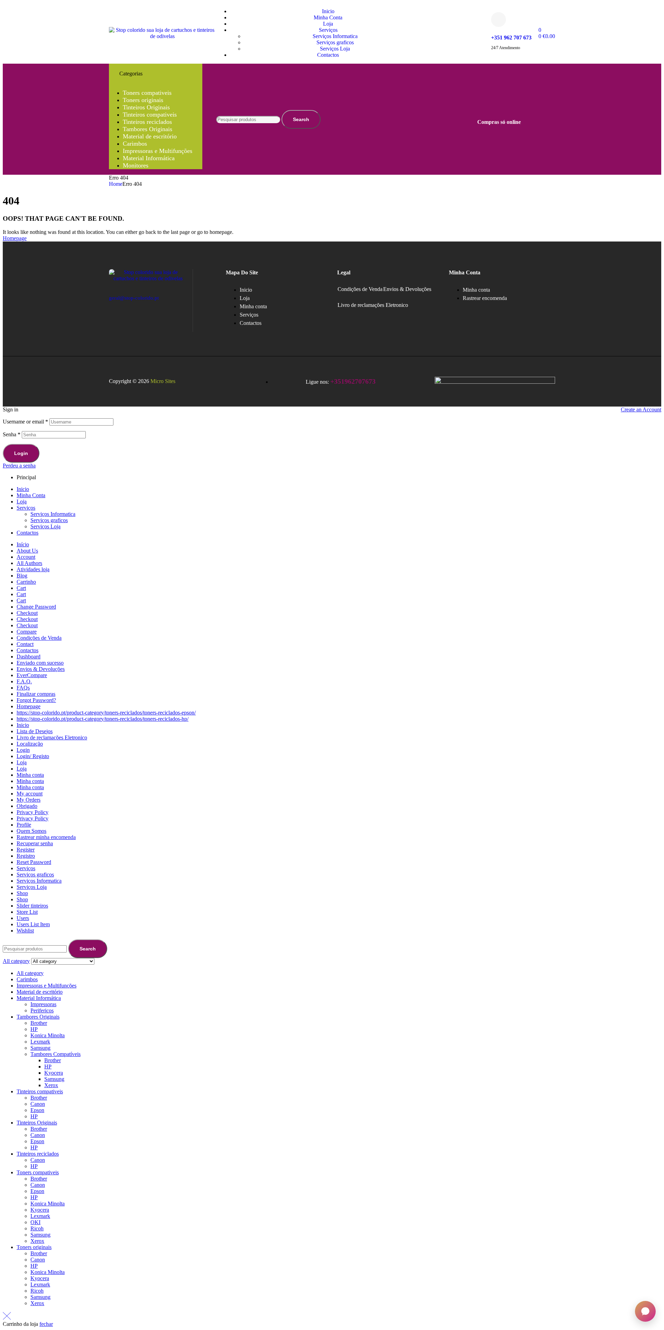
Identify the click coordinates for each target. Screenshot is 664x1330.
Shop (22, 893)
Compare (27, 632)
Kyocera (53, 1073)
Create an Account (641, 409)
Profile (24, 825)
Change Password (36, 607)
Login (21, 453)
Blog (22, 576)
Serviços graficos (49, 520)
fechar (46, 1324)
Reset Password (34, 862)
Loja (22, 501)
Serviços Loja (45, 526)
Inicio (23, 489)
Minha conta (30, 775)
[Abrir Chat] (645, 1311)
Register (26, 850)
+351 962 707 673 (511, 37)
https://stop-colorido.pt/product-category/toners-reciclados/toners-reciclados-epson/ (106, 713)
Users (23, 918)
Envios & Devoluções (407, 289)
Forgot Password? (36, 700)
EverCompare (32, 675)
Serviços (26, 508)
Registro (26, 856)
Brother (38, 1023)
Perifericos (42, 1010)
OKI (35, 1222)
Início (23, 544)
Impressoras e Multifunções (46, 986)
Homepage (28, 706)
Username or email (25, 422)
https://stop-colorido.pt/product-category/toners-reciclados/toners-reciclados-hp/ (102, 719)
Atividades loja (33, 569)
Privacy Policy (32, 812)
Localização (30, 744)
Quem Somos (31, 831)
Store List (27, 912)
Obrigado (27, 806)
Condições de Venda (360, 289)
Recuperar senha (35, 843)
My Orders (28, 800)
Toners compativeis (38, 1172)
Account (26, 557)
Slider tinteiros (32, 906)
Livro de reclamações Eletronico (373, 305)
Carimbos (27, 979)
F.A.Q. (24, 681)
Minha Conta (31, 495)
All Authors (29, 563)
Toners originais (34, 1247)
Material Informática (39, 998)
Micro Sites (162, 381)
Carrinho (26, 582)
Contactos (27, 533)
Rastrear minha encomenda (46, 837)
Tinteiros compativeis (40, 1091)
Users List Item (33, 924)
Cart (21, 588)
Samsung (40, 1048)
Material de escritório (40, 992)
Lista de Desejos (35, 731)
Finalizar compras (36, 694)
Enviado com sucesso (40, 663)
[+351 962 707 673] (498, 19)
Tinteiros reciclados (38, 1154)
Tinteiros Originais (37, 1123)
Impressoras (43, 1004)
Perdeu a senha (19, 465)
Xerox (51, 1085)
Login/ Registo (33, 756)
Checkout (27, 613)
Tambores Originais (38, 1017)
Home (115, 184)
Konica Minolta (47, 1035)
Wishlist (25, 930)
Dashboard (28, 656)
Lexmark (40, 1042)
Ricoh (37, 1228)
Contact (25, 644)
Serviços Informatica (52, 514)
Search (301, 119)
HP (34, 1029)
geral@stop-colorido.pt (134, 298)
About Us (27, 551)
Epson (37, 1110)
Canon (37, 1104)
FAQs (23, 688)
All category (30, 973)
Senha (11, 434)
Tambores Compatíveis (55, 1054)
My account (30, 793)
